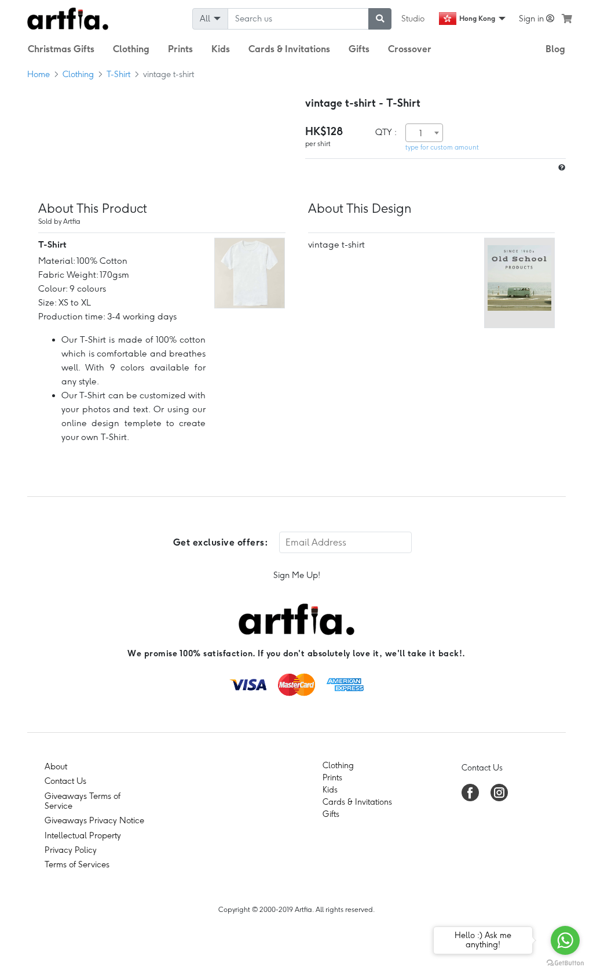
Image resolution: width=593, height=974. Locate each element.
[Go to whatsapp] (565, 940)
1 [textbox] (420, 133)
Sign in (532, 18)
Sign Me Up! (296, 575)
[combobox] (424, 132)
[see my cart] (567, 18)
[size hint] (560, 168)
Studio (412, 18)
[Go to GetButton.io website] (565, 962)
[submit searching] (379, 19)
